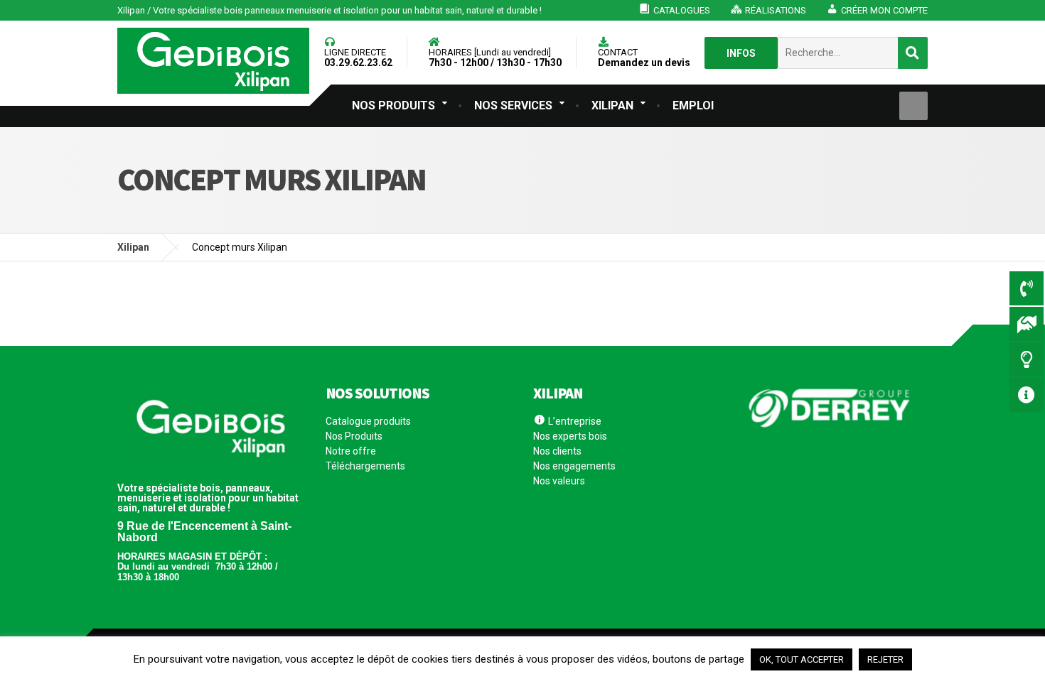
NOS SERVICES (513, 105)
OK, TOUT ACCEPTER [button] (801, 659)
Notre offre (351, 451)
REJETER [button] (885, 659)
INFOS (741, 53)
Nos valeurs (559, 481)
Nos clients (557, 451)
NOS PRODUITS (393, 105)
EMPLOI (693, 105)
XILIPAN (612, 105)
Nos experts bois (570, 436)
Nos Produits (354, 436)
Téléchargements (365, 466)
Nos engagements (574, 466)
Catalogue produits (368, 421)
